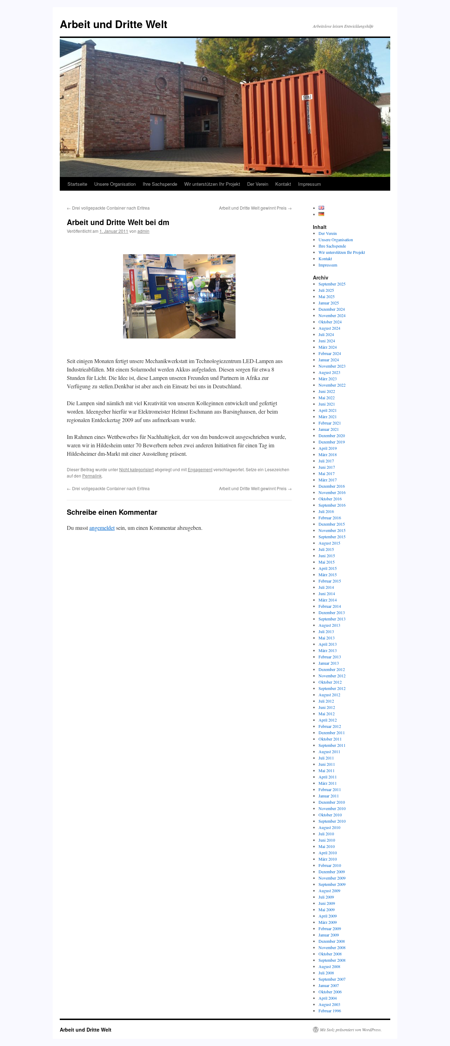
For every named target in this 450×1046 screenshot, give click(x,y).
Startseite (77, 183)
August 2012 (329, 694)
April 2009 (328, 916)
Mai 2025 (327, 296)
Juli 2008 (326, 972)
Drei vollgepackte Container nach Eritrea (108, 208)
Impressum (309, 183)
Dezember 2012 (332, 669)
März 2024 (328, 347)
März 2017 (328, 479)
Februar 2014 (330, 606)
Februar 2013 (330, 656)
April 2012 (328, 720)
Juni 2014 (327, 593)
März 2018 (328, 454)
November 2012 (332, 675)
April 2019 (328, 448)
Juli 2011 (326, 758)
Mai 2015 (327, 562)
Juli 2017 (326, 460)
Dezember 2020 (332, 435)
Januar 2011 (329, 795)
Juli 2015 (326, 549)
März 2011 (328, 783)
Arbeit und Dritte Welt (113, 23)
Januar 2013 (329, 663)
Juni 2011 (327, 764)
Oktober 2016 (330, 498)
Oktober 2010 (330, 814)
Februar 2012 (330, 726)
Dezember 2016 (332, 486)
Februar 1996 (330, 1010)
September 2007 (332, 979)
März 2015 (328, 574)
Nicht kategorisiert (136, 469)
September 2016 (332, 505)
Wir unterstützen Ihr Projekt (212, 183)
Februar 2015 (330, 581)
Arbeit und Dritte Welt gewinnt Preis (255, 208)
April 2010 (328, 852)
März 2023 (328, 378)
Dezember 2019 (332, 442)
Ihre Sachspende (160, 183)
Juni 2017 (327, 467)
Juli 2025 (326, 290)
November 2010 (332, 808)
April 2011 (328, 776)
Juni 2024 (327, 340)
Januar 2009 (329, 935)
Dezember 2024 (332, 309)
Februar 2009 (330, 928)
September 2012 (332, 688)
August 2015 (329, 543)
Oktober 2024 (330, 321)
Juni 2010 (327, 840)
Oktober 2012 (330, 682)
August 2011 (329, 751)
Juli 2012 (326, 701)
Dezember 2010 (332, 802)
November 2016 (332, 492)
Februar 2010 (330, 865)
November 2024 (332, 315)
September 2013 (332, 618)
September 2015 (332, 536)
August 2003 (329, 1004)
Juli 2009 (326, 897)
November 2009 (332, 878)
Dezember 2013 (332, 612)
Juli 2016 (326, 511)
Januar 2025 (329, 302)
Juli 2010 (326, 833)
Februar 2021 (330, 423)
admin (143, 231)
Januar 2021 (329, 429)
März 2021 (328, 416)
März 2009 (328, 922)
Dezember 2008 (332, 941)
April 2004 (328, 998)
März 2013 (328, 650)
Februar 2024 (330, 353)
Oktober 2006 (330, 991)
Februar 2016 (330, 517)
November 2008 (332, 947)
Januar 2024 (329, 359)
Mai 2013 (327, 637)
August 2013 (329, 625)
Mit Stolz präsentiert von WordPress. (351, 1029)
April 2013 (328, 644)
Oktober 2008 (330, 953)
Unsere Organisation (115, 183)
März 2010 (328, 859)
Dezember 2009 (332, 871)
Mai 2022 (327, 397)
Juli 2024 (326, 334)
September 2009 (332, 884)
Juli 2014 (326, 587)
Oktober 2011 (330, 739)
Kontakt (283, 183)
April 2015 (328, 568)
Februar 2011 (330, 789)
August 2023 (329, 372)
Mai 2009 (327, 909)
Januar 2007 (329, 985)
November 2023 (332, 366)
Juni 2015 (327, 555)
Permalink (92, 476)
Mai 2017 (327, 473)
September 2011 (332, 745)
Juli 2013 (326, 631)
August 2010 (329, 827)
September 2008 (332, 960)
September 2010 (332, 821)
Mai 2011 (327, 770)
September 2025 (332, 284)
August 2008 (329, 966)
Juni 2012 (327, 707)
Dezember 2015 (332, 524)
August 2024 (329, 328)
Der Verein (257, 183)
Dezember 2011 (332, 732)
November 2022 (332, 385)
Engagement (200, 469)
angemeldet (102, 527)
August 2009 (329, 890)
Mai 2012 (327, 713)
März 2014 (328, 600)
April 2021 (328, 410)
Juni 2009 (327, 903)
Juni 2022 (327, 391)
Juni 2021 (327, 404)
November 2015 (332, 530)
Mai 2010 (327, 846)
